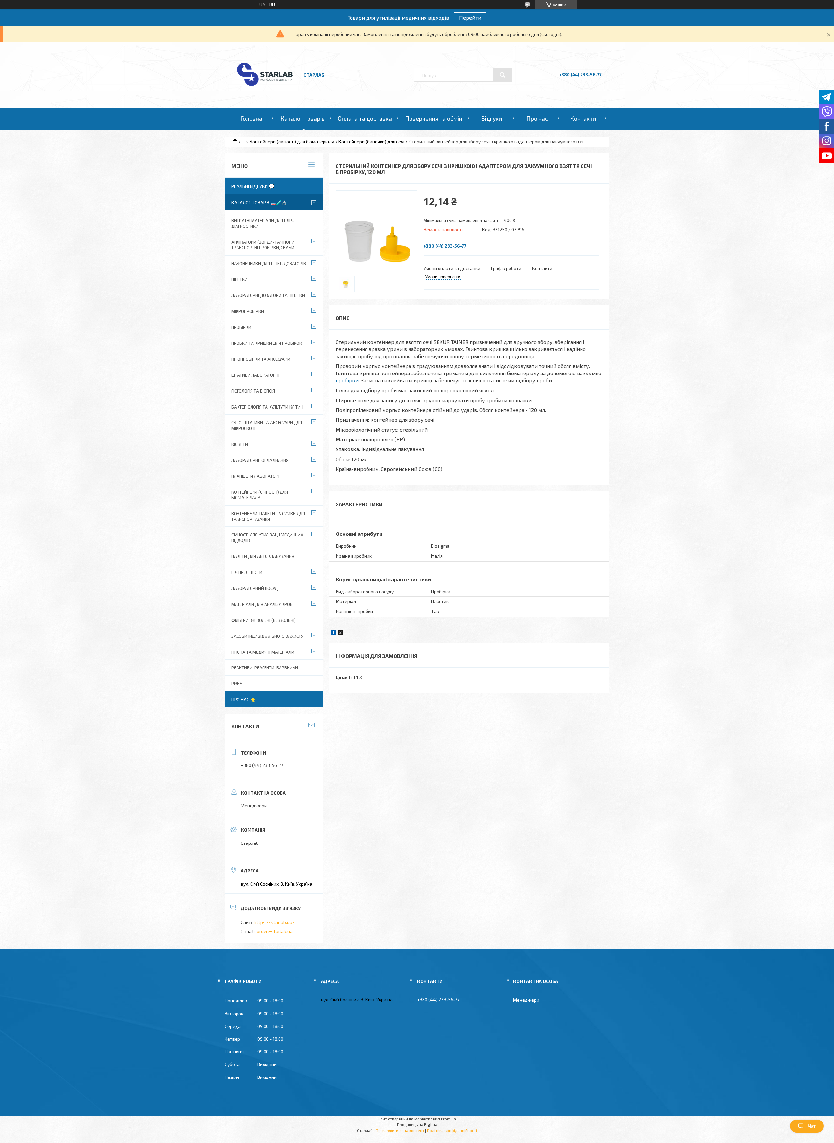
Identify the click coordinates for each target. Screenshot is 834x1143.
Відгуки (491, 118)
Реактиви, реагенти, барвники (264, 667)
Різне (236, 683)
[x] (340, 633)
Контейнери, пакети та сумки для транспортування (268, 516)
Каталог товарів (302, 118)
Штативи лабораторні (255, 375)
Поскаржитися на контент (400, 1130)
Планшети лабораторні (256, 476)
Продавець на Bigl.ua (417, 1124)
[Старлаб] (264, 89)
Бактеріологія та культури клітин (267, 407)
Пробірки (241, 327)
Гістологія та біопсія (253, 391)
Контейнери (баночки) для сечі (371, 141)
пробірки (347, 380)
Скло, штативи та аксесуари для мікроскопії (266, 425)
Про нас (537, 118)
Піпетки (239, 279)
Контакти (583, 118)
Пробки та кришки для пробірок (266, 343)
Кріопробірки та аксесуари (260, 359)
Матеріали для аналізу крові (262, 604)
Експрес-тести (246, 572)
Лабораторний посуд (254, 588)
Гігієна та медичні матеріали (262, 652)
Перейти (470, 17)
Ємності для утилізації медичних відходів (267, 537)
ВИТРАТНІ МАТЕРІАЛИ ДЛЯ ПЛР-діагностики (262, 223)
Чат (812, 1126)
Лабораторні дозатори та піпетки (268, 295)
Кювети (239, 444)
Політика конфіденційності (452, 1130)
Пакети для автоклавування (262, 556)
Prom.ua (448, 1118)
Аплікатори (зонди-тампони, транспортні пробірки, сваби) (263, 245)
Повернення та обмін (433, 118)
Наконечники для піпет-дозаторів (268, 263)
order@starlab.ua (275, 931)
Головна (251, 118)
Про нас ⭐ (243, 699)
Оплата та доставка (365, 118)
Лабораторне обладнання (260, 460)
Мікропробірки (247, 311)
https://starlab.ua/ (274, 922)
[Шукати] (502, 75)
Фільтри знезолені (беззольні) (263, 620)
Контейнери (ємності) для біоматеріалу (292, 141)
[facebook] (333, 633)
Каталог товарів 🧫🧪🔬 (259, 202)
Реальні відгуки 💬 (252, 186)
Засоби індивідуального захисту (267, 636)
